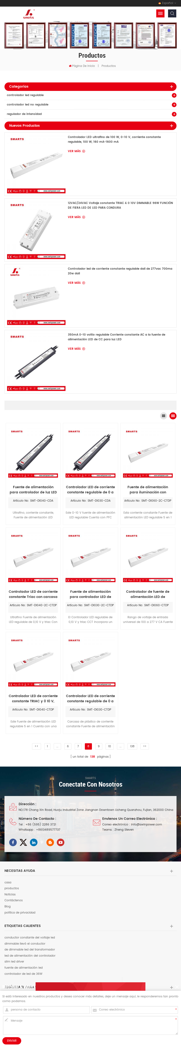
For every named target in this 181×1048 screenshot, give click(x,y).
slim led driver (14, 962)
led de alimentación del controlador (29, 956)
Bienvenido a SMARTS (19, 986)
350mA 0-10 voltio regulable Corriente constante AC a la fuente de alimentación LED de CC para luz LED (116, 337)
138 (132, 746)
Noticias (10, 895)
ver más (74, 151)
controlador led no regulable (27, 104)
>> (144, 746)
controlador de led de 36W (23, 974)
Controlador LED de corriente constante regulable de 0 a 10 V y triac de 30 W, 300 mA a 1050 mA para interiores (90, 699)
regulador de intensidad (24, 114)
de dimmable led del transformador (29, 950)
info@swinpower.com (146, 824)
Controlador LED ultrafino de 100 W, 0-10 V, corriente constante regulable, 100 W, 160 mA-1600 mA (114, 139)
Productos (109, 66)
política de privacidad (19, 913)
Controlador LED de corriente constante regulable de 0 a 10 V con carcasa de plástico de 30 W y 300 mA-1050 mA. (90, 490)
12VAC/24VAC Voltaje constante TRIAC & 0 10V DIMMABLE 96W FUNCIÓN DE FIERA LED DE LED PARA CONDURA (120, 205)
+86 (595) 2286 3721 (40, 824)
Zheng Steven (124, 830)
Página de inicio (83, 66)
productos (11, 888)
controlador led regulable (25, 95)
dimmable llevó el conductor (24, 944)
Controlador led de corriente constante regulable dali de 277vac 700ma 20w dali (120, 271)
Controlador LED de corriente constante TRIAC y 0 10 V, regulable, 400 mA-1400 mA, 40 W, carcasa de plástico (33, 699)
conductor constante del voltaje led (29, 938)
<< (36, 746)
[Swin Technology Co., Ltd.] (28, 14)
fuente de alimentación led (23, 968)
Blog (7, 907)
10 (109, 746)
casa (7, 883)
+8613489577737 (48, 830)
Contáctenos (13, 900)
